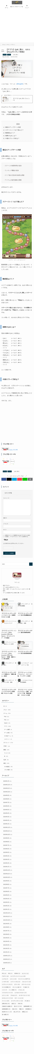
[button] (3, 479)
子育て (6, 746)
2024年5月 (7, 809)
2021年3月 (7, 945)
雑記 (6, 763)
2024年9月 (7, 795)
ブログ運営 (8, 769)
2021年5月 (7, 937)
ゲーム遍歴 (8, 729)
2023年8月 (7, 841)
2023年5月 (7, 852)
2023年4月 (7, 856)
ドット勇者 (12, 990)
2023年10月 (7, 834)
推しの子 (17, 1011)
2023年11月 (7, 831)
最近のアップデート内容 (13, 127)
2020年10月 (7, 962)
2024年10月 (7, 791)
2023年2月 (7, 863)
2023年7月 (7, 845)
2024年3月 (7, 816)
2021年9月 (7, 923)
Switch (7, 723)
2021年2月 (7, 948)
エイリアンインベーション (18, 976)
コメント (6, 498)
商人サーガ (18, 1006)
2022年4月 (7, 898)
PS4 (6, 716)
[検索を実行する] (31, 564)
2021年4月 (7, 941)
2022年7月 (7, 888)
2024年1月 (7, 823)
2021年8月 (7, 927)
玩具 (6, 759)
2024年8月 (7, 799)
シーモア (5, 981)
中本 (20, 1003)
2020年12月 (7, 955)
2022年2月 (7, 905)
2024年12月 (7, 784)
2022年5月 (7, 895)
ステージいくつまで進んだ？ (14, 130)
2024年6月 (7, 806)
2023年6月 (7, 848)
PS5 (6, 719)
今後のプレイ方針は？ (12, 138)
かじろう (25, 973)
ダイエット (8, 742)
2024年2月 (7, 820)
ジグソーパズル (15, 981)
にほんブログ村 (13, 449)
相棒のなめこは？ (11, 135)
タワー (17, 984)
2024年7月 (7, 802)
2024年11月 (7, 788)
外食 (14, 1009)
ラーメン (5, 1000)
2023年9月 (7, 838)
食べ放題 (5, 1014)
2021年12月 (7, 913)
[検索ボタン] (2, 2)
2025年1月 (7, 781)
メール (5, 523)
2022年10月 (7, 877)
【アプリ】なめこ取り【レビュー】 (21, 99)
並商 (14, 1003)
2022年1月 (7, 909)
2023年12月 (7, 827)
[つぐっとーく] (17, 2)
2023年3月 (7, 859)
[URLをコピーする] (30, 479)
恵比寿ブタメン (7, 1011)
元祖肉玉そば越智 (7, 1006)
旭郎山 (25, 1011)
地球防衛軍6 (6, 1009)
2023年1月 (7, 866)
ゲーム (4, 54)
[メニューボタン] (31, 2)
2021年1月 (7, 952)
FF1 (4, 973)
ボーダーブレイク (24, 995)
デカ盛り (26, 987)
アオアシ (5, 976)
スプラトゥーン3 (7, 984)
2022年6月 (7, 891)
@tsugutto (20, 84)
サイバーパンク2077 (24, 979)
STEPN (17, 973)
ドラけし (21, 990)
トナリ (4, 990)
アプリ (8, 54)
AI (5, 706)
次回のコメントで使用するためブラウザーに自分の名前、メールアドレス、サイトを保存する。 (17, 536)
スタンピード (26, 981)
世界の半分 (6, 1003)
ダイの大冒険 (6, 987)
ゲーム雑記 (8, 732)
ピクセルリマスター (20, 992)
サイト (5, 529)
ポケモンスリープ (7, 998)
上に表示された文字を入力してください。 (14, 543)
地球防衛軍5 (28, 1006)
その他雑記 (8, 766)
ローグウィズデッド (17, 1000)
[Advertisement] (17, 25)
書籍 (6, 749)
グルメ (6, 709)
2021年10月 (7, 920)
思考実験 (28, 1009)
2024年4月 (7, 813)
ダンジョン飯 (17, 987)
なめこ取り (15, 54)
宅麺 (21, 1009)
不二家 (27, 1000)
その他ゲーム (8, 736)
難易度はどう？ (10, 133)
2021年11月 (7, 916)
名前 (5, 518)
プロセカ (14, 995)
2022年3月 (7, 902)
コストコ (13, 979)
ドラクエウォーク (7, 992)
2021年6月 (7, 934)
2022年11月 (7, 873)
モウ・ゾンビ (19, 998)
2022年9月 (7, 880)
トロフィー (8, 739)
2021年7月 (7, 930)
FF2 (10, 973)
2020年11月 (7, 959)
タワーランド (26, 984)
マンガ (7, 753)
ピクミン (5, 995)
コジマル (5, 979)
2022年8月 (7, 884)
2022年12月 (7, 870)
